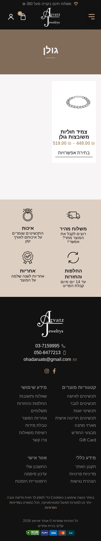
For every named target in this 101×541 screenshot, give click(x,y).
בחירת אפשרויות (74, 152)
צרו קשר (39, 439)
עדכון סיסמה (35, 473)
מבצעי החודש (84, 432)
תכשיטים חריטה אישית (75, 418)
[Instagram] (46, 370)
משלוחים (39, 410)
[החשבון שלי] (11, 17)
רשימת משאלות (33, 432)
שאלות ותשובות (33, 396)
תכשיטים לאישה (81, 396)
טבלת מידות (36, 425)
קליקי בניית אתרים (50, 526)
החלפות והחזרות (32, 403)
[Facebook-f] (54, 370)
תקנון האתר (85, 466)
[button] (91, 17)
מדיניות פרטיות (82, 473)
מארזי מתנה (85, 425)
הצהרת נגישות (83, 481)
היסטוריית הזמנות (31, 481)
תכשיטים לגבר (83, 403)
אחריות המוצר (34, 418)
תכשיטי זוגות (85, 410)
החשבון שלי (36, 466)
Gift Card (87, 439)
